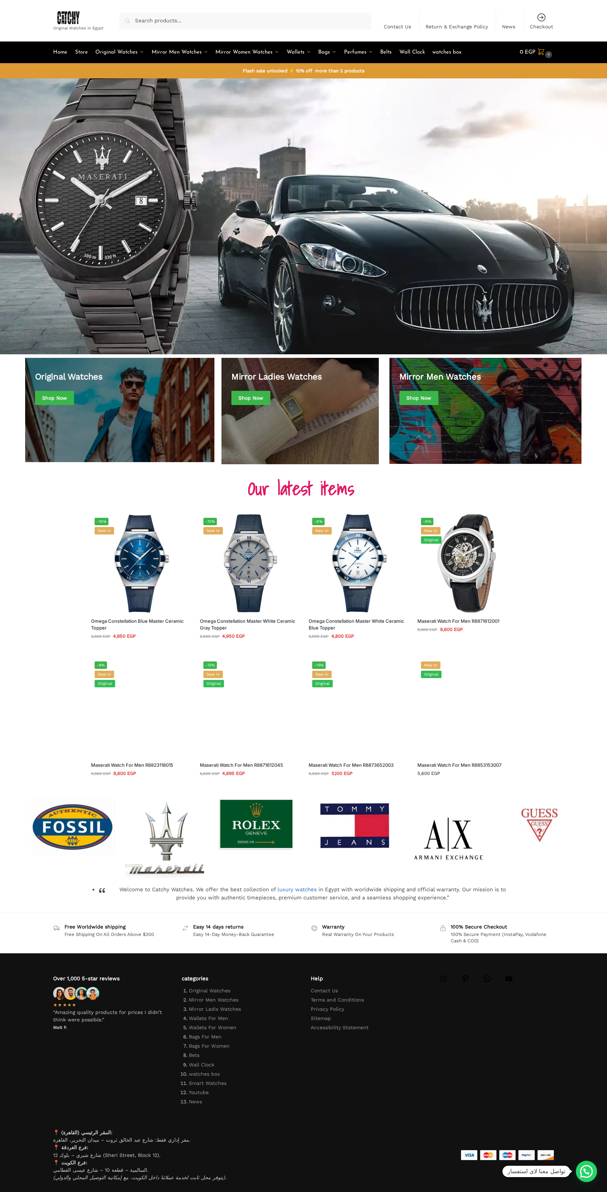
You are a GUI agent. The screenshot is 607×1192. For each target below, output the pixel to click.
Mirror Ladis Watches (215, 1009)
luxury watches (297, 889)
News (508, 26)
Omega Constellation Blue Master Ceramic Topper (137, 624)
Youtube (199, 1092)
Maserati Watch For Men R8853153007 (459, 765)
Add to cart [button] (140, 650)
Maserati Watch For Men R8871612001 (458, 621)
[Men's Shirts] (120, 410)
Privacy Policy (327, 1009)
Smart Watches (207, 1083)
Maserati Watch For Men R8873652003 (351, 765)
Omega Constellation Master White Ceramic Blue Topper (356, 624)
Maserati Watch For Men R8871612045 (241, 765)
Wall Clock (201, 1065)
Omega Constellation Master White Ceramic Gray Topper (248, 624)
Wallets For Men (208, 1018)
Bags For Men (205, 1036)
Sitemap (321, 1018)
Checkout (541, 26)
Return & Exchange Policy (457, 26)
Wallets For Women (212, 1027)
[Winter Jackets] (485, 411)
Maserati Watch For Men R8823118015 (132, 765)
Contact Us (397, 26)
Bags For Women (209, 1046)
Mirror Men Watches (213, 1000)
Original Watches (37, 349)
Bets (194, 1055)
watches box (204, 1074)
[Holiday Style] (300, 411)
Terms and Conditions (337, 1000)
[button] (537, 52)
